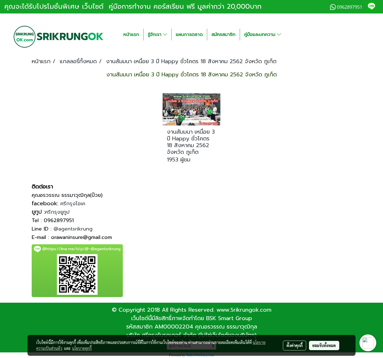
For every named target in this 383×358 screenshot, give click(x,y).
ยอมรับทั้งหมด (324, 345)
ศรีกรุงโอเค (72, 203)
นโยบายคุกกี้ (82, 348)
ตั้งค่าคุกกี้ (295, 345)
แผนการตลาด (189, 34)
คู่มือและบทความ (260, 34)
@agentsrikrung (73, 229)
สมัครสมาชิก (223, 34)
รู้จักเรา (155, 34)
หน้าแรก (131, 34)
